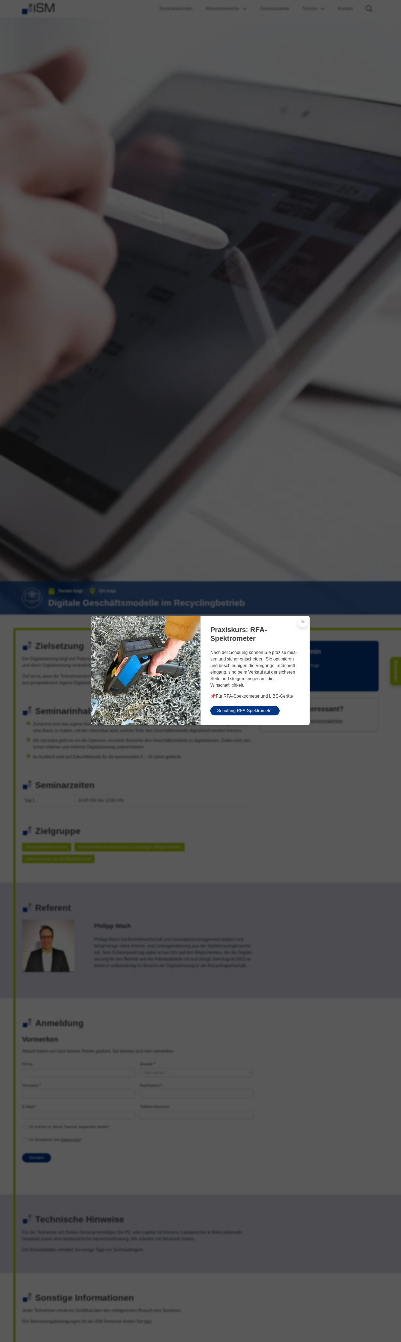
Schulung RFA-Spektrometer (245, 710)
